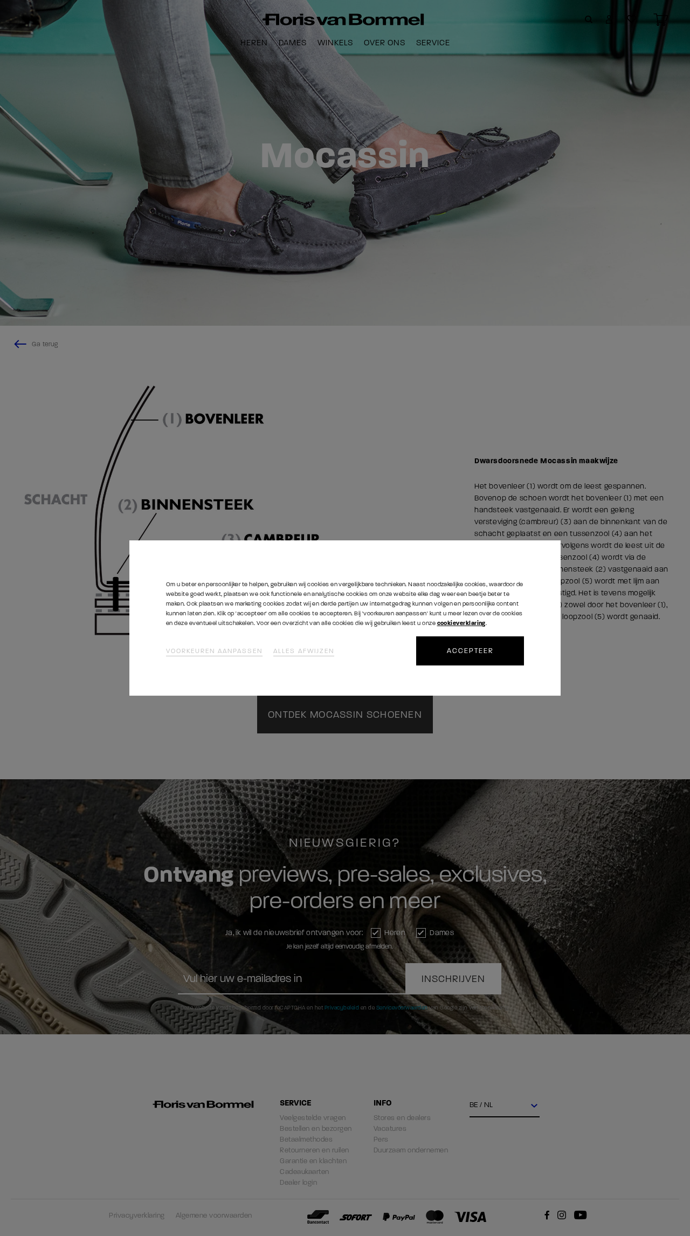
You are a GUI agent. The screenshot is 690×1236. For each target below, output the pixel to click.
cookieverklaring (461, 623)
